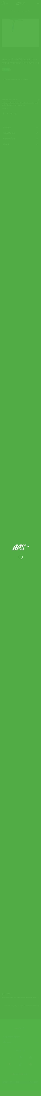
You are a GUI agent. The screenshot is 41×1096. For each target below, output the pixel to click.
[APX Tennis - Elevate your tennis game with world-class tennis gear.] (20, 547)
